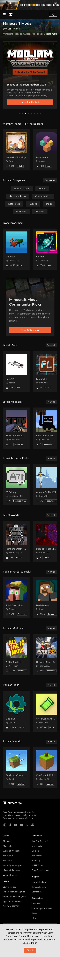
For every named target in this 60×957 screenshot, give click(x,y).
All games (7, 841)
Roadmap (36, 861)
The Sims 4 (8, 856)
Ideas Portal (37, 846)
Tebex (34, 913)
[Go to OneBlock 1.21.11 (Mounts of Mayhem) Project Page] (46, 767)
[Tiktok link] (10, 825)
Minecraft (7, 846)
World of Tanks (9, 875)
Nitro (34, 918)
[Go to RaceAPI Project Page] (16, 371)
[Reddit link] (32, 825)
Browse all (50, 180)
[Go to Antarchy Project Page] (16, 249)
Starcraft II (8, 861)
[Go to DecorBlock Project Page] (46, 149)
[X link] (27, 825)
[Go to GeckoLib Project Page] (16, 711)
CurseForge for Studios (42, 909)
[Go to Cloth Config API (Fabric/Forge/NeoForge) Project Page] (46, 711)
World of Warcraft (11, 851)
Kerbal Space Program (13, 865)
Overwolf (36, 904)
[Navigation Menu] (4, 14)
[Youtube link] (15, 825)
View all (51, 345)
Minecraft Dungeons (12, 870)
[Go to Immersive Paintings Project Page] (16, 149)
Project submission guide (14, 892)
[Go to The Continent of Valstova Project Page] (16, 428)
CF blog (35, 851)
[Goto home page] (10, 14)
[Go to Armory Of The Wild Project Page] (46, 484)
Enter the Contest (30, 102)
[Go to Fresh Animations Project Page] (16, 597)
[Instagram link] (4, 825)
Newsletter (37, 856)
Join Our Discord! (40, 841)
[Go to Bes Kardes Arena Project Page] (46, 428)
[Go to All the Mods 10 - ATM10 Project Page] (16, 654)
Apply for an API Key (12, 902)
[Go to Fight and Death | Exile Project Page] (16, 541)
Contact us (37, 892)
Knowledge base (39, 882)
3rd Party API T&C (11, 906)
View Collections (30, 330)
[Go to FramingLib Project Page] (46, 371)
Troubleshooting (39, 887)
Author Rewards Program (14, 897)
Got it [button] (30, 950)
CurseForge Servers (40, 870)
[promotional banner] (30, 5)
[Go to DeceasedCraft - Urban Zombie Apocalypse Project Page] (46, 654)
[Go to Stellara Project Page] (46, 249)
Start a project (9, 887)
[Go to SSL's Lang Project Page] (16, 484)
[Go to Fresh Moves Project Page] (46, 597)
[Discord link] (21, 825)
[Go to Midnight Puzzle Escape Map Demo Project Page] (46, 541)
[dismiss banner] (55, 3)
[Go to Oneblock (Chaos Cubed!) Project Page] (16, 767)
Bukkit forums (38, 865)
